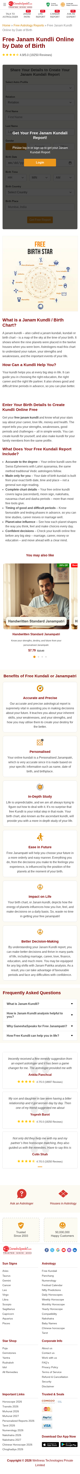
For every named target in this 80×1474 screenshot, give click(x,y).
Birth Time (12, 172)
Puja (5, 1348)
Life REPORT (40, 15)
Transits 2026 (10, 1406)
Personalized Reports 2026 (18, 1420)
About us (47, 1348)
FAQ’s (45, 1362)
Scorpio (6, 1304)
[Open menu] (4, 4)
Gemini (6, 1280)
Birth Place (12, 201)
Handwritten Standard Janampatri (36, 634)
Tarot (45, 1332)
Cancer (6, 1285)
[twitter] (52, 1250)
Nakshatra (48, 1318)
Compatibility (49, 1313)
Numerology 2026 (12, 1430)
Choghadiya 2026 (12, 1449)
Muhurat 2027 (10, 1415)
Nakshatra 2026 (11, 1435)
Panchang (48, 1275)
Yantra (6, 1357)
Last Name (12, 126)
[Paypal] (60, 1418)
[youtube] (64, 1250)
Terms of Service (52, 1372)
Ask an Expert (71, 15)
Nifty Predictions (51, 1290)
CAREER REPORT (55, 15)
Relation (10, 96)
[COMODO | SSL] (60, 1402)
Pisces (6, 1323)
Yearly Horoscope (52, 1309)
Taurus (6, 1275)
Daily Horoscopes (52, 1294)
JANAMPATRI (27, 15)
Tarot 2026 (8, 1425)
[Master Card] (60, 1409)
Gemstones (9, 1352)
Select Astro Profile (17, 82)
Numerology (49, 1280)
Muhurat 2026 (10, 1411)
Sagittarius (8, 1309)
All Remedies (10, 1372)
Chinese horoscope (53, 1328)
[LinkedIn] (75, 1250)
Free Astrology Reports (29, 25)
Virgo (5, 1294)
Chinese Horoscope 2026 (17, 1444)
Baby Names (49, 1323)
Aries (5, 1270)
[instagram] (69, 1250)
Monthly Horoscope (53, 1304)
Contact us (48, 1352)
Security (46, 1381)
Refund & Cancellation (55, 1376)
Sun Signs (9, 1263)
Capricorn (8, 1313)
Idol (4, 1367)
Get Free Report (40, 219)
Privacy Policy (50, 1367)
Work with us (49, 1357)
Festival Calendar (52, 1285)
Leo (4, 1290)
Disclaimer (48, 1386)
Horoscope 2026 (12, 1401)
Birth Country (13, 186)
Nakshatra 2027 (11, 1439)
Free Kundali (49, 1270)
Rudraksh (8, 1362)
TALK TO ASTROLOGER (10, 15)
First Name (12, 111)
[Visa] (60, 1426)
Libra (5, 1299)
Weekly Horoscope (53, 1299)
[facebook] (47, 1250)
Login (40, 162)
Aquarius (7, 1318)
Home (6, 25)
